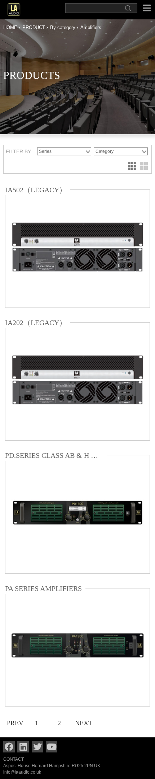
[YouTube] (51, 746)
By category (62, 27)
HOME (10, 27)
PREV (14, 723)
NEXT (82, 723)
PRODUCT (33, 27)
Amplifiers (90, 27)
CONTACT (13, 759)
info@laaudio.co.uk (22, 772)
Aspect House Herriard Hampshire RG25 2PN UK (51, 765)
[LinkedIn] (23, 746)
